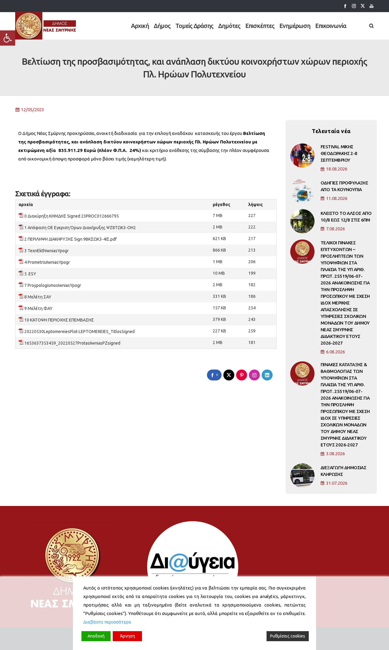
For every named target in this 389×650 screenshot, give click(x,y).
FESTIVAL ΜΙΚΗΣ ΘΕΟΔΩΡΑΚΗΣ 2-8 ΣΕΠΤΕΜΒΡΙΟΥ (339, 153)
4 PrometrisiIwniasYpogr (47, 262)
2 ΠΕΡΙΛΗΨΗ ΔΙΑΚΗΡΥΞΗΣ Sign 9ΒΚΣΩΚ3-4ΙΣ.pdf (70, 239)
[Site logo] (46, 26)
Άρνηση (127, 636)
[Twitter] (362, 6)
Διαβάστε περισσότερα (107, 621)
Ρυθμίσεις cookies (287, 636)
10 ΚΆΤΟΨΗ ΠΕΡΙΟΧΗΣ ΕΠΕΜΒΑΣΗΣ (59, 320)
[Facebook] (345, 6)
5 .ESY (30, 273)
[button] (7, 38)
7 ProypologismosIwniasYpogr (52, 285)
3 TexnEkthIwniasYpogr (46, 250)
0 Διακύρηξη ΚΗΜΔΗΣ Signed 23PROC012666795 (71, 216)
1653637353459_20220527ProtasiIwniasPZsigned (72, 343)
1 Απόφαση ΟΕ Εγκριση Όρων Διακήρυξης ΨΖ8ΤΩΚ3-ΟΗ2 (80, 227)
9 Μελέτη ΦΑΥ (38, 308)
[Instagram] (353, 6)
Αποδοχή (96, 636)
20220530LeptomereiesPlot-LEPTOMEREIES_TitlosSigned (79, 331)
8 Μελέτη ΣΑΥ (37, 296)
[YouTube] (371, 6)
